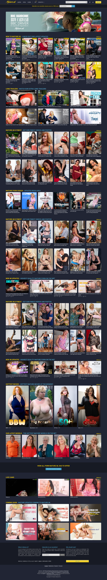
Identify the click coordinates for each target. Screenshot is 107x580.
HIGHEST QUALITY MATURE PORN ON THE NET (37, 278)
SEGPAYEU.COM (50, 573)
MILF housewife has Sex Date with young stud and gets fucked (61, 272)
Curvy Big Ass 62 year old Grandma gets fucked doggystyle (93, 155)
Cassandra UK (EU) (58, 458)
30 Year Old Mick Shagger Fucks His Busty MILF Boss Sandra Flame (93, 57)
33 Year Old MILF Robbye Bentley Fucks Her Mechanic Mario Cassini (45, 81)
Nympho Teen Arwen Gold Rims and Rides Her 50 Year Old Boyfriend (13, 81)
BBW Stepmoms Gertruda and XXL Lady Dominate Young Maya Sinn (13, 156)
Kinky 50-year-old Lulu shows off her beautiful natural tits (29, 155)
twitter (49, 561)
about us (20, 561)
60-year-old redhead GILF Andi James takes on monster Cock (44, 155)
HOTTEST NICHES (12, 384)
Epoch (44, 573)
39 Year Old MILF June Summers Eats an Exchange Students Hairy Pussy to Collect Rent (93, 81)
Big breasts (32, 427)
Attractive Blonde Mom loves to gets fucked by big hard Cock (12, 353)
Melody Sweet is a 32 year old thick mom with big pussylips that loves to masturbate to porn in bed (65, 294)
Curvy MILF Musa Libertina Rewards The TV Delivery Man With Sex (52, 124)
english (46, 566)
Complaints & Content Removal (53, 574)
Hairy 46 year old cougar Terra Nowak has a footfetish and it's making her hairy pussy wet (40, 375)
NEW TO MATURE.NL (13, 36)
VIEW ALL (98, 37)
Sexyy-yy (8, 497)
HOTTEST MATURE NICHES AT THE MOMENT (36, 384)
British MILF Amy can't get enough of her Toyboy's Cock (12, 272)
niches (24, 2)
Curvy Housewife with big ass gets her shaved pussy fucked (60, 183)
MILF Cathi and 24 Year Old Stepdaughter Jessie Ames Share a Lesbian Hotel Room (61, 57)
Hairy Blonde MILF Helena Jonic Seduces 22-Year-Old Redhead (77, 155)
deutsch (56, 566)
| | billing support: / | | (34, 561)
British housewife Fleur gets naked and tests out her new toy (61, 353)
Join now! (77, 561)
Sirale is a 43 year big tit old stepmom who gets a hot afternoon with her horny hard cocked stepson (16, 375)
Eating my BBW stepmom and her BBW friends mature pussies (77, 272)
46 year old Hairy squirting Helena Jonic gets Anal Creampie (77, 353)
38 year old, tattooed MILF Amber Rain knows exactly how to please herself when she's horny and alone (89, 376)
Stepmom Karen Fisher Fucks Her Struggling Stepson (77, 80)
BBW (7, 427)
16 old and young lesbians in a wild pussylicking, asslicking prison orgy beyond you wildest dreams (61, 211)
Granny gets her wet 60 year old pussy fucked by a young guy (13, 327)
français (60, 566)
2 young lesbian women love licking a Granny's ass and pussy (61, 327)
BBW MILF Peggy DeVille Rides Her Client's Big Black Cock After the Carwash (77, 57)
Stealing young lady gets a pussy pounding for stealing (61, 80)
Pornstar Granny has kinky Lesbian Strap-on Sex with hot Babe (92, 184)
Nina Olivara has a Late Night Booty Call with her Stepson (44, 244)
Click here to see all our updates (53, 469)
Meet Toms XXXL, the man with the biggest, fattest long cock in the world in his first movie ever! (45, 211)
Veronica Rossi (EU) (26, 458)
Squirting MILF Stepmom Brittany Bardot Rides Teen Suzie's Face (29, 210)
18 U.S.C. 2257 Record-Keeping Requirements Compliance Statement (53, 571)
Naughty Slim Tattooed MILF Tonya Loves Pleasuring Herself (83, 124)
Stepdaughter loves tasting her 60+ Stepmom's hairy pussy (77, 327)
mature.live (41, 2)
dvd (35, 2)
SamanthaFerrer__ (42, 497)
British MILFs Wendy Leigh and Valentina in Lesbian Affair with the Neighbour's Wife (29, 81)
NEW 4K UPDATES (12, 278)
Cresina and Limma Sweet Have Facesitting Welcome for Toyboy (13, 183)
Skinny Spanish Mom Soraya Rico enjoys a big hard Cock (93, 353)
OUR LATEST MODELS (14, 433)
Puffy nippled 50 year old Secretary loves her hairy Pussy (28, 327)
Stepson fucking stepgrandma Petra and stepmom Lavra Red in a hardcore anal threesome (17, 294)
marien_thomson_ (74, 497)
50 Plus (55, 427)
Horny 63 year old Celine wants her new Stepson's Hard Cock (93, 327)
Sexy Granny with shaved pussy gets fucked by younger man (61, 244)
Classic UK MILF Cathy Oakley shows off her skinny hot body (28, 183)
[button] (100, 407)
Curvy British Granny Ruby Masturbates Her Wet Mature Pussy (76, 184)
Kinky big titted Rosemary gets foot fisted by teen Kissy (28, 272)
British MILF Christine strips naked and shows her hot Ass (12, 244)
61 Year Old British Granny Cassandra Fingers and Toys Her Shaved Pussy (13, 57)
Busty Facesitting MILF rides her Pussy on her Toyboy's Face (45, 272)
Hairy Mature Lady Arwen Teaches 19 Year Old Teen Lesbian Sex (27, 245)
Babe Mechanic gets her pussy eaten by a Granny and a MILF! (93, 244)
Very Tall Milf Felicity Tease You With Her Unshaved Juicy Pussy (84, 106)
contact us (25, 561)
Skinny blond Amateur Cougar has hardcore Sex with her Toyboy (45, 327)
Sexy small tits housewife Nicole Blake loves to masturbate (77, 244)
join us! (98, 2)
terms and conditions (56, 572)
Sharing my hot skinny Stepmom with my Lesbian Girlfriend (45, 353)
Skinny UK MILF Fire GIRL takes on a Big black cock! (45, 183)
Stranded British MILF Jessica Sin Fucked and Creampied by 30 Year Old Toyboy (29, 57)
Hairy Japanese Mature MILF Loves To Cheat (15, 106)
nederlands (51, 566)
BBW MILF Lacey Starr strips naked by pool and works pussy (29, 353)
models (29, 2)
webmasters (45, 561)
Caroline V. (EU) (41, 458)
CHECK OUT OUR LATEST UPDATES (35, 36)
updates (19, 2)
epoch (36, 561)
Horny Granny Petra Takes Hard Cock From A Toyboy (49, 106)
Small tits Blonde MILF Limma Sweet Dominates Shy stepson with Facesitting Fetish (64, 375)
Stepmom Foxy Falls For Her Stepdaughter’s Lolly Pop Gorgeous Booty (21, 124)
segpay (40, 561)
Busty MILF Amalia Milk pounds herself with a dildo (45, 56)
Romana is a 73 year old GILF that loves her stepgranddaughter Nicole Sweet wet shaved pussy (13, 211)
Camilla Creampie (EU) (75, 458)
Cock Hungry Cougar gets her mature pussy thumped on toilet (61, 155)
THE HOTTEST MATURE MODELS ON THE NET (39, 433)
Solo (79, 427)
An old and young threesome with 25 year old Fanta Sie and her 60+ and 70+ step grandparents (93, 211)
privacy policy (66, 572)
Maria (87, 458)
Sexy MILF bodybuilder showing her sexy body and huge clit (93, 272)
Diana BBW (8, 458)
